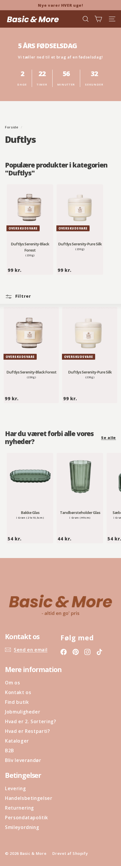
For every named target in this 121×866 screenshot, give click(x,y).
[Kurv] (98, 19)
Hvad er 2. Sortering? (30, 721)
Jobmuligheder (22, 711)
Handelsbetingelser (29, 798)
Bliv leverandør (23, 760)
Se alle (108, 437)
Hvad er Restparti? (27, 731)
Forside (12, 127)
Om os (12, 682)
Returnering (19, 808)
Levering (15, 788)
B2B (9, 750)
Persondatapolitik (26, 817)
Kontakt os (18, 692)
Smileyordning (22, 827)
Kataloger (17, 741)
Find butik (17, 702)
